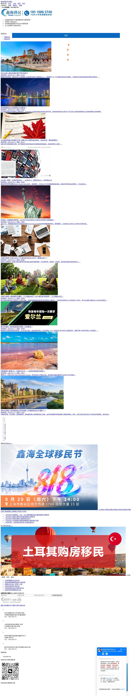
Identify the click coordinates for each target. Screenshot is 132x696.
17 (5, 430)
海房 (66, 80)
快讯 (66, 35)
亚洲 (66, 75)
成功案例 (7, 605)
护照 (65, 60)
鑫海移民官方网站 (6, 1)
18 (5, 432)
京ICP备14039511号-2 (24, 689)
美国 (9, 5)
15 (5, 427)
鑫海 (66, 100)
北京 (9, 3)
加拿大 (66, 70)
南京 (23, 3)
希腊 (20, 5)
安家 (66, 90)
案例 (66, 95)
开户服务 (13, 605)
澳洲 (66, 65)
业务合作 (22, 605)
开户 (66, 85)
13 (5, 424)
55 (5, 437)
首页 (66, 30)
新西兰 (15, 5)
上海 (14, 3)
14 (5, 425)
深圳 (19, 3)
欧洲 (65, 55)
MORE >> (9, 443)
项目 (66, 40)
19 (5, 434)
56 (5, 438)
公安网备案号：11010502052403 (11, 693)
